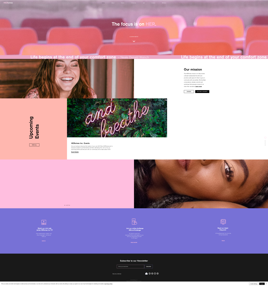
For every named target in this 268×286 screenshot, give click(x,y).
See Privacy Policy (108, 283)
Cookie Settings (253, 283)
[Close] (266, 284)
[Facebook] (152, 273)
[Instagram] (158, 273)
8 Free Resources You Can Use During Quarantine (223, 234)
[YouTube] (155, 273)
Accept (261, 283)
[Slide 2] (66, 205)
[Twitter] (150, 273)
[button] (133, 3)
